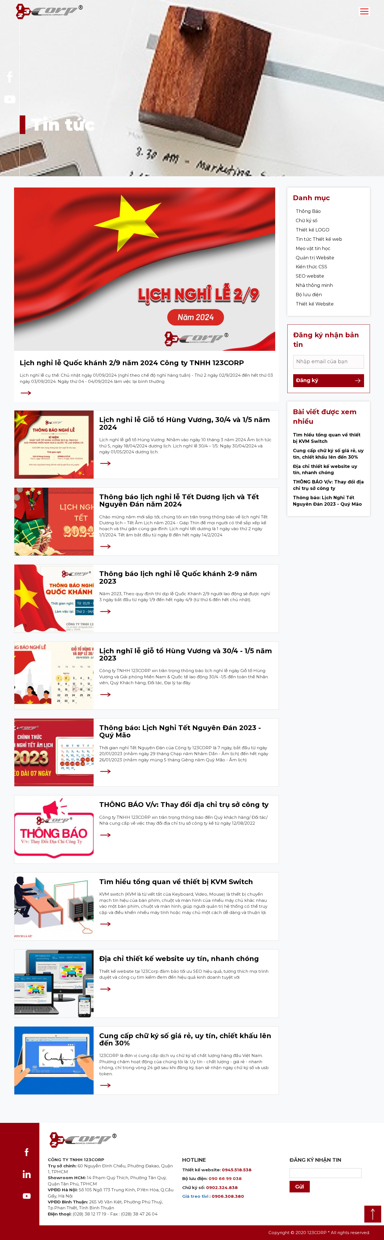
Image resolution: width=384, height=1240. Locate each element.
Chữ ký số (306, 220)
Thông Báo (308, 211)
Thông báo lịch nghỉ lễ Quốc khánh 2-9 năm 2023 (178, 577)
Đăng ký (307, 380)
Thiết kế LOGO (312, 230)
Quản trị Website (315, 257)
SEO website (310, 276)
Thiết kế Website (315, 304)
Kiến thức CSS (311, 266)
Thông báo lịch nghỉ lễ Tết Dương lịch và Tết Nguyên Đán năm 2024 (179, 500)
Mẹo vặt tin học (313, 248)
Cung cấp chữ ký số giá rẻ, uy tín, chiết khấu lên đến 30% (185, 1039)
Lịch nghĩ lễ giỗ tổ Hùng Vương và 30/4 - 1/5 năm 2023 (185, 654)
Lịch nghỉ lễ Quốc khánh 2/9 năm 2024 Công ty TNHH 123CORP (132, 363)
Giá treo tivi (195, 1196)
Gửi (299, 1187)
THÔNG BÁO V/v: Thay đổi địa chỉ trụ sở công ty (183, 804)
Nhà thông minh (314, 285)
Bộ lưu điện (309, 294)
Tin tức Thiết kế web (319, 239)
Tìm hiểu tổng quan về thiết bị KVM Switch (176, 882)
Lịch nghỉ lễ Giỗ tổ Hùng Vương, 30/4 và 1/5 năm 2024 (184, 423)
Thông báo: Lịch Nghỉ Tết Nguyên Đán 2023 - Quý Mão (180, 731)
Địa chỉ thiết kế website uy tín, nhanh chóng (179, 958)
